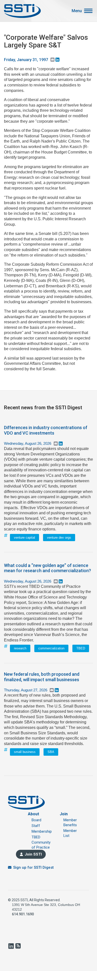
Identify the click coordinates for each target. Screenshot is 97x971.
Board (36, 820)
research (20, 648)
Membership (42, 831)
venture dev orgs (59, 537)
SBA (51, 752)
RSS (18, 946)
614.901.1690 (23, 914)
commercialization (51, 648)
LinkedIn (11, 946)
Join (64, 814)
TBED (80, 648)
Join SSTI (33, 854)
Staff (36, 825)
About (33, 814)
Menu (77, 11)
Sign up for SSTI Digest (33, 867)
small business (25, 752)
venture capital (24, 537)
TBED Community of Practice (41, 842)
